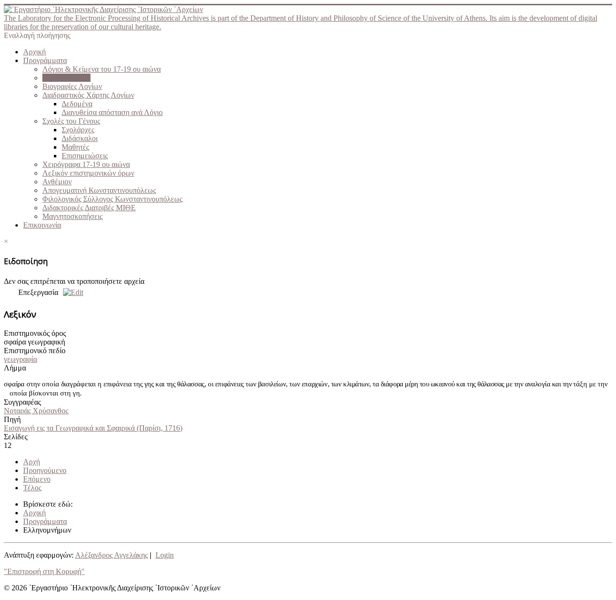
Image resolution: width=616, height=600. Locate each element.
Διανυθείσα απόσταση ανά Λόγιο (112, 112)
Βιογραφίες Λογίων (72, 86)
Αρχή (31, 462)
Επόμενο (37, 479)
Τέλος (32, 488)
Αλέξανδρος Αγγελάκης (111, 555)
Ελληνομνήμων (66, 78)
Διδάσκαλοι (80, 138)
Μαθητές (75, 147)
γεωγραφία (20, 359)
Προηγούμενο (44, 470)
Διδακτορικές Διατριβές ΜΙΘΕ (89, 208)
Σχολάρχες (78, 130)
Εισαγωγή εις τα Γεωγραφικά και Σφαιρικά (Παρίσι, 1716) (93, 428)
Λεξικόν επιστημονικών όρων (88, 173)
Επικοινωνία (42, 225)
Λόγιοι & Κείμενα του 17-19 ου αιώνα (101, 69)
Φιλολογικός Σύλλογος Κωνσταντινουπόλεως (112, 199)
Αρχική (34, 52)
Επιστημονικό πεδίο (34, 350)
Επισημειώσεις (85, 156)
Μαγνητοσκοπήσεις (72, 216)
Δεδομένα (77, 104)
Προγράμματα (45, 60)
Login (164, 555)
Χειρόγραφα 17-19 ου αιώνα (86, 164)
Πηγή (12, 419)
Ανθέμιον (57, 182)
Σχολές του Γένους (71, 121)
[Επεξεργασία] (70, 292)
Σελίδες (15, 437)
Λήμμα (15, 368)
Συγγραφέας (22, 402)
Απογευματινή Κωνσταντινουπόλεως (99, 190)
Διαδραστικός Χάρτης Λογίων (88, 95)
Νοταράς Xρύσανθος (36, 411)
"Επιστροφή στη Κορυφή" (44, 571)
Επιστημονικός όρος (35, 333)
